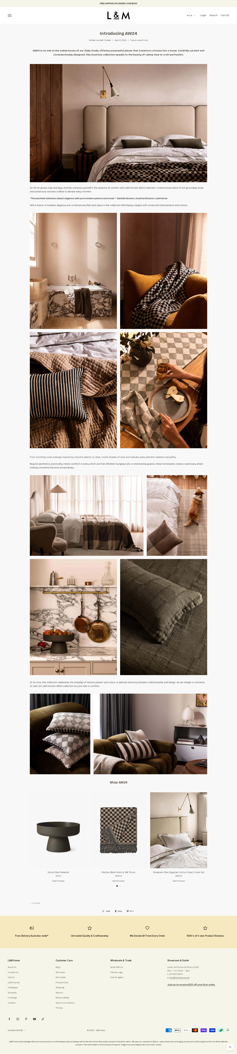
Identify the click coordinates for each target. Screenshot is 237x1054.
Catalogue (13, 987)
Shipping (60, 987)
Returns (59, 992)
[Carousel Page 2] (120, 886)
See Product (58, 881)
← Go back (35, 903)
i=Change (12, 997)
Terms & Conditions (65, 1003)
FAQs (58, 967)
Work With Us (116, 967)
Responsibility (62, 997)
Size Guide (61, 977)
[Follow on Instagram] (17, 1019)
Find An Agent (116, 977)
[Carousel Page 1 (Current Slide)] (117, 886)
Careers (12, 1003)
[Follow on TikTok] (42, 1019)
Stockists (12, 992)
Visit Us (11, 977)
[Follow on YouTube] (34, 1019)
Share (120, 911)
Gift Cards (60, 972)
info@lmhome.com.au (179, 977)
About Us (12, 967)
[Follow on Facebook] (9, 1019)
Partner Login (116, 972)
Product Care (62, 982)
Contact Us (13, 972)
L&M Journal (14, 982)
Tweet (108, 911)
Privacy (59, 1008)
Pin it (132, 911)
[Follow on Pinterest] (26, 1019)
